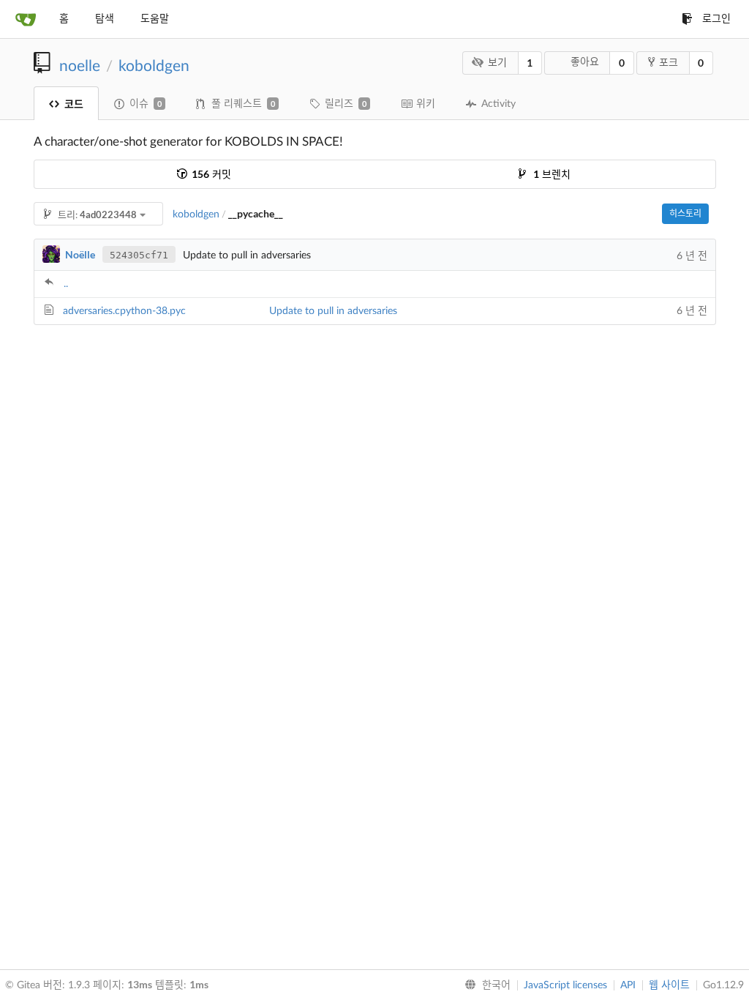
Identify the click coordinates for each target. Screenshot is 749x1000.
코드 (73, 103)
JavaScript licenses (565, 985)
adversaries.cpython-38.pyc (124, 311)
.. (66, 284)
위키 (425, 104)
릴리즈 (345, 104)
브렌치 (552, 175)
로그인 (716, 19)
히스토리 (685, 213)
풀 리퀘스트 (243, 104)
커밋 (211, 175)
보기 (497, 63)
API (628, 985)
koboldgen (153, 66)
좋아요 (585, 62)
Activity (498, 104)
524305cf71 (139, 255)
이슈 (145, 104)
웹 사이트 (669, 985)
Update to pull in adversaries (333, 311)
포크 (668, 63)
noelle (79, 66)
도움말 (154, 19)
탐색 (104, 19)
